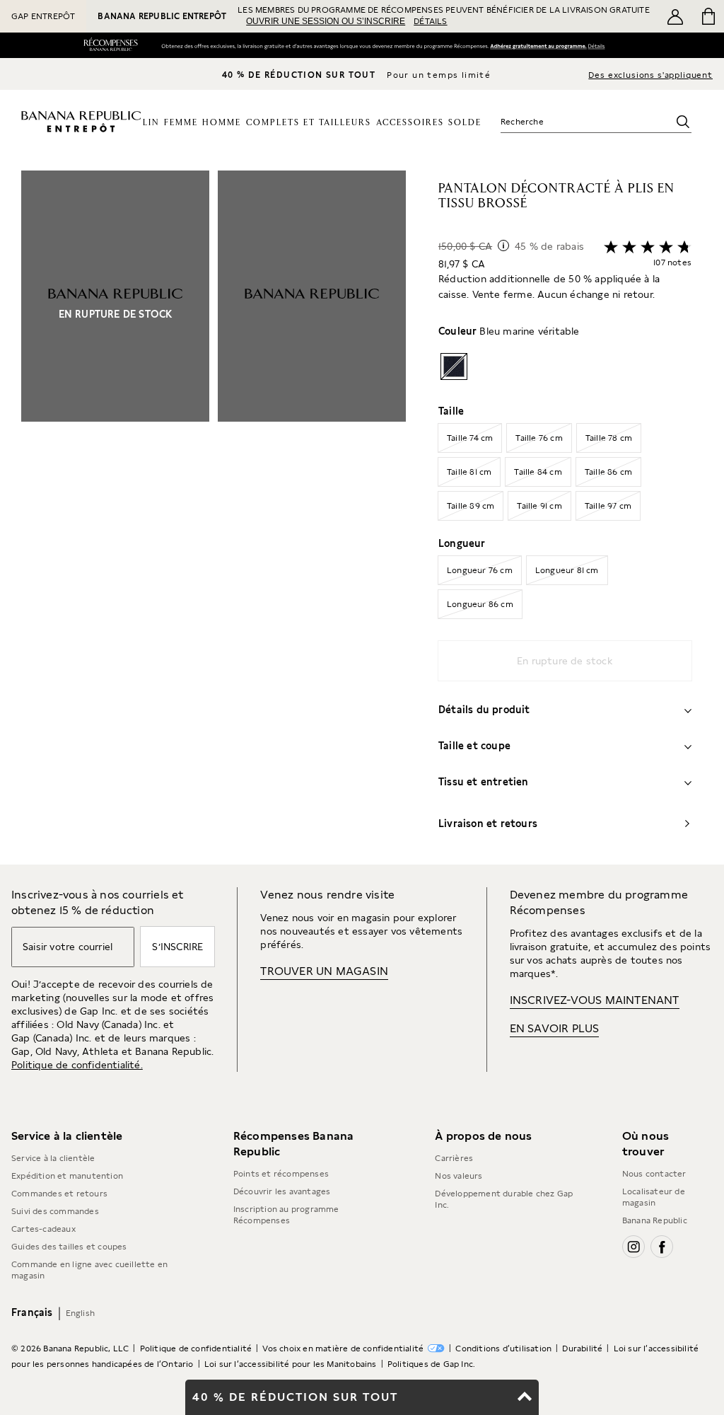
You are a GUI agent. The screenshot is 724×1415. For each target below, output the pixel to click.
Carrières (454, 1158)
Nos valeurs (458, 1176)
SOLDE (464, 122)
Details (599, 45)
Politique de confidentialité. (77, 1064)
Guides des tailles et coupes (69, 1247)
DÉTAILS (430, 21)
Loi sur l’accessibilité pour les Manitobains (290, 1364)
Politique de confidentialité (196, 1348)
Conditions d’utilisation (503, 1348)
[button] (213, 518)
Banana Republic (654, 1220)
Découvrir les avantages (282, 1191)
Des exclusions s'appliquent (650, 75)
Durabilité (582, 1348)
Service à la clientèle (53, 1158)
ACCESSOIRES (410, 122)
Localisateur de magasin (653, 1197)
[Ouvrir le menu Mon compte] (675, 16)
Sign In (538, 46)
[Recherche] (683, 121)
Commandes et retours (59, 1194)
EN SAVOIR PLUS (555, 1028)
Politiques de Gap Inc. (431, 1364)
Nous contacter (654, 1174)
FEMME (181, 122)
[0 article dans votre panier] (707, 16)
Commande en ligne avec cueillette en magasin (89, 1270)
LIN (151, 122)
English (80, 1313)
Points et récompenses (281, 1174)
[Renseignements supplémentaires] (503, 245)
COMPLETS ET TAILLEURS (308, 122)
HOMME (221, 122)
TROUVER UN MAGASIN (324, 971)
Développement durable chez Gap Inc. (504, 1199)
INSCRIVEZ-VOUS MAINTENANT (594, 1000)
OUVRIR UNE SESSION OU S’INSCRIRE (325, 21)
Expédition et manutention (67, 1176)
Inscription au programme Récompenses (286, 1214)
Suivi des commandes (55, 1211)
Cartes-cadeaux (43, 1229)
